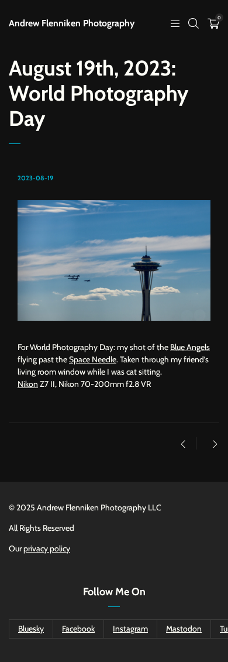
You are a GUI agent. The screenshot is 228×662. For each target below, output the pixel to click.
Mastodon (184, 628)
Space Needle (92, 359)
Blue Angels (190, 347)
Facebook (78, 628)
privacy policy (46, 548)
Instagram (130, 628)
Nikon (28, 384)
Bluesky (31, 628)
